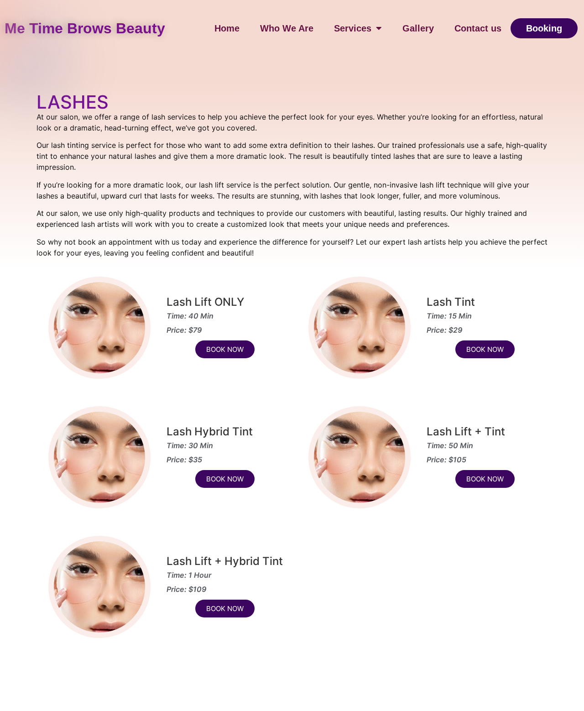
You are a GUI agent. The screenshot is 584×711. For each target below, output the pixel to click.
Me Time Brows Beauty (85, 28)
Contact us (477, 28)
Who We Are (286, 28)
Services (352, 28)
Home (227, 28)
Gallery (418, 28)
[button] (544, 28)
